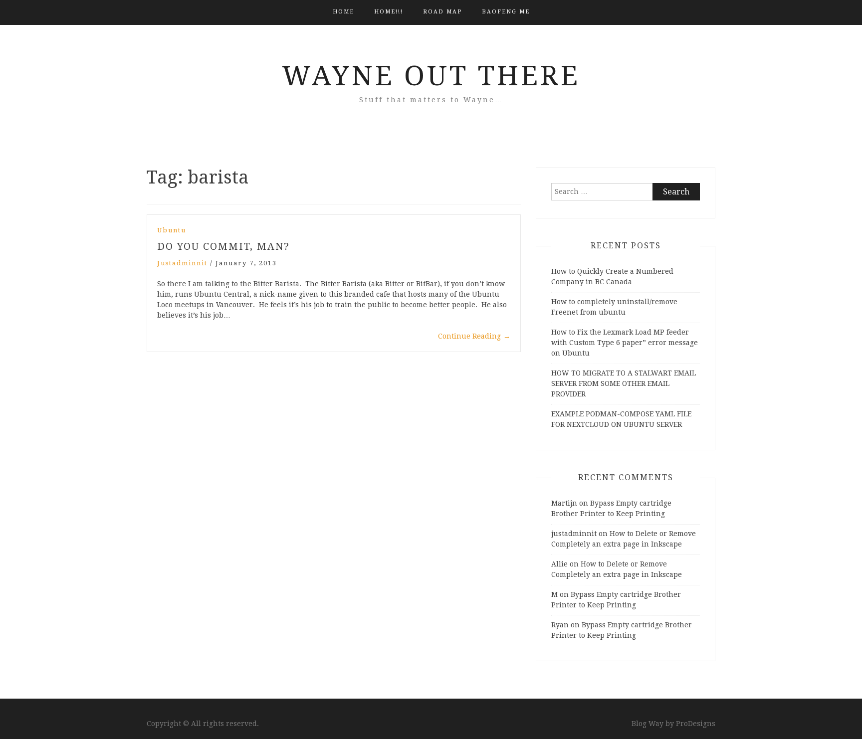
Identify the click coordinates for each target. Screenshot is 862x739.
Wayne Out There (431, 76)
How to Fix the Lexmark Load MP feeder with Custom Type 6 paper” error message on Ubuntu (624, 342)
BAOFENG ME (506, 11)
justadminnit (182, 263)
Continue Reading (474, 336)
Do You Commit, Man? (223, 246)
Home (343, 11)
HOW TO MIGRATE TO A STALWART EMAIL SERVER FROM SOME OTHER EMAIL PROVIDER (623, 383)
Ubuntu (171, 230)
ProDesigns (695, 724)
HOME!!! (388, 11)
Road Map (442, 11)
